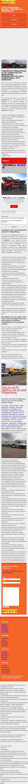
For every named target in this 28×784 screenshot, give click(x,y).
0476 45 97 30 (4, 4)
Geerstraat (21, 414)
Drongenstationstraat (6, 416)
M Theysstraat (4, 405)
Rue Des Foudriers (14, 405)
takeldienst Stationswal (13, 425)
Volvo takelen (4, 643)
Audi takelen (4, 665)
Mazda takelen (4, 628)
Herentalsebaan (5, 409)
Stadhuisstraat (5, 419)
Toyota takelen (4, 630)
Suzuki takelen (5, 631)
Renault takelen (5, 638)
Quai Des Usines (16, 412)
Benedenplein (4, 407)
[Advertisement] (14, 43)
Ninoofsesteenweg (13, 414)
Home (13, 15)
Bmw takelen (4, 655)
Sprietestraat (19, 407)
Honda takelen (4, 645)
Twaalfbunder (13, 417)
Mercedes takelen (5, 669)
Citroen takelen (5, 653)
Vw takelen (4, 640)
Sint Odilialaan (14, 409)
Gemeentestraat (17, 416)
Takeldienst (14, 24)
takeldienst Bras (13, 423)
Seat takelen (4, 652)
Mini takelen (4, 659)
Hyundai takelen (5, 672)
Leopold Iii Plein (22, 417)
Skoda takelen (4, 642)
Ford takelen (4, 624)
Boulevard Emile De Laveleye (16, 410)
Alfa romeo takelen (5, 671)
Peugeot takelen (5, 667)
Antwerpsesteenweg (6, 412)
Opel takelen (4, 626)
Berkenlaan (12, 407)
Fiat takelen (4, 657)
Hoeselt (22, 405)
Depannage (14, 19)
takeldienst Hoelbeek (10, 426)
